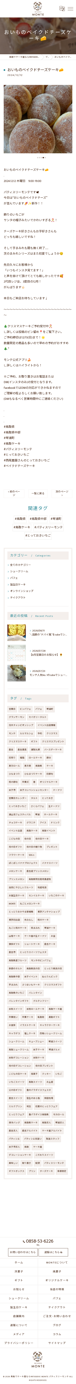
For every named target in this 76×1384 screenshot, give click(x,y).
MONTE (12, 904)
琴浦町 (49, 709)
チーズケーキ (46, 1171)
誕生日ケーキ (18, 585)
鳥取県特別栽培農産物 (40, 879)
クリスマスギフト (53, 985)
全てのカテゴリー (20, 565)
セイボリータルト (37, 717)
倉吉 (11, 749)
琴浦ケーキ (49, 928)
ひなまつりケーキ (33, 774)
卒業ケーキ (27, 1017)
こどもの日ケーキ (18, 1074)
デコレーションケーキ (20, 1155)
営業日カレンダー (18, 798)
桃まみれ (35, 928)
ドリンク (55, 822)
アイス (43, 822)
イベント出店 (15, 831)
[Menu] (70, 9)
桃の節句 (13, 782)
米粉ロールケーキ (35, 1009)
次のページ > (62, 493)
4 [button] (43, 157)
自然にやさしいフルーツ (21, 887)
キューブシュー (36, 1041)
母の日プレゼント (44, 1066)
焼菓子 (34, 1074)
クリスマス (52, 733)
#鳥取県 (20, 519)
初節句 (49, 774)
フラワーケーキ (16, 855)
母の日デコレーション (20, 1066)
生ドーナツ (54, 806)
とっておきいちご (17, 806)
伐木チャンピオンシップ (21, 725)
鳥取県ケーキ (31, 1122)
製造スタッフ (52, 1139)
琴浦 (37, 814)
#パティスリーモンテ (48, 527)
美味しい (13, 1163)
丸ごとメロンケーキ (30, 904)
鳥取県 (38, 766)
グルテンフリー (41, 1001)
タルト (34, 798)
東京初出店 (14, 920)
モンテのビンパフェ (41, 960)
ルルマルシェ (26, 733)
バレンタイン (35, 993)
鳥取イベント (48, 831)
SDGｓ (32, 855)
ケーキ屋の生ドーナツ (35, 936)
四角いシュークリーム (51, 1033)
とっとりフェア (16, 1114)
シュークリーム (19, 571)
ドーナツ (57, 790)
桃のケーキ (43, 920)
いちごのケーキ (56, 895)
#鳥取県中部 (38, 519)
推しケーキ (29, 1033)
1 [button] (37, 157)
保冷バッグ (14, 1122)
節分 (48, 758)
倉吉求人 (13, 1131)
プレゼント (52, 847)
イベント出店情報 (46, 725)
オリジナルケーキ (49, 782)
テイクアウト (18, 598)
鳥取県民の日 (33, 968)
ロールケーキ (35, 758)
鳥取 (26, 1147)
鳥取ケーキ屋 (55, 1009)
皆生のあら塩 (33, 1098)
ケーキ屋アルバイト (52, 1131)
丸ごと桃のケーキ (18, 928)
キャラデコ (14, 1033)
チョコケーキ (15, 822)
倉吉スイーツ (15, 1098)
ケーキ (49, 766)
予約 (40, 733)
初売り (12, 758)
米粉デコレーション (19, 1058)
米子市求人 (14, 1147)
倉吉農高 (22, 749)
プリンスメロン (16, 879)
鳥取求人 (46, 1122)
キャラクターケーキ (50, 1025)
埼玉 (29, 1106)
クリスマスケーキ (18, 741)
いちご (58, 1074)
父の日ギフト (15, 1090)
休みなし (28, 920)
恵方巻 (27, 766)
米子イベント (31, 976)
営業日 (12, 709)
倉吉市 (12, 952)
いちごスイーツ (16, 1082)
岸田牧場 (48, 1098)
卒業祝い (13, 1017)
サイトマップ (57, 1343)
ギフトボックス (16, 1171)
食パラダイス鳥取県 (39, 1114)
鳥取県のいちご (16, 993)
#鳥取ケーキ (21, 527)
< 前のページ (14, 493)
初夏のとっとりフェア (46, 1106)
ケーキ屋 (37, 1147)
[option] (38, 119)
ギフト (34, 741)
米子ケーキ (38, 1049)
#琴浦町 (56, 519)
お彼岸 (12, 1025)
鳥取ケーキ (32, 831)
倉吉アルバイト (30, 1131)
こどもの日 (14, 839)
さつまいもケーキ (31, 985)
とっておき (47, 798)
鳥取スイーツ (35, 1082)
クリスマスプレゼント (53, 741)
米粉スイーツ (15, 1009)
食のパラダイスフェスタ (39, 1090)
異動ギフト (54, 1017)
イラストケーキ (27, 1025)
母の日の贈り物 (34, 847)
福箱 (22, 758)
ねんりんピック (50, 976)
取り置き (26, 1163)
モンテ (12, 733)
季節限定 (61, 1171)
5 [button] (45, 157)
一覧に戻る (38, 494)
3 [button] (41, 157)
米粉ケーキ (38, 1058)
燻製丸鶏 (35, 749)
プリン (32, 1171)
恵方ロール (14, 766)
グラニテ (31, 822)
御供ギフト (14, 944)
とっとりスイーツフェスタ (33, 952)
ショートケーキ (32, 944)
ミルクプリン (15, 1106)
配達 (37, 1163)
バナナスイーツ (50, 863)
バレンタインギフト (19, 1001)
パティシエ (14, 1139)
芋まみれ (13, 985)
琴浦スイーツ (55, 1041)
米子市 (12, 790)
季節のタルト (15, 968)
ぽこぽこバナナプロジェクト (23, 863)
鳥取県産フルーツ (18, 960)
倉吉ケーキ (49, 944)
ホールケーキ (50, 814)
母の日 (27, 839)
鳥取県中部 (14, 976)
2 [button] (39, 157)
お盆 (53, 936)
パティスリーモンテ (54, 1163)
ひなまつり (14, 774)
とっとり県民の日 (53, 968)
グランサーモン (16, 717)
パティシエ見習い (33, 1139)
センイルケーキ (36, 895)
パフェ (14, 578)
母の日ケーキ (42, 839)
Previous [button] (7, 121)
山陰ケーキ (14, 936)
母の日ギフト (15, 847)
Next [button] (68, 121)
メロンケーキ (15, 871)
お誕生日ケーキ (16, 895)
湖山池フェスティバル (20, 814)
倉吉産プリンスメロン (38, 871)
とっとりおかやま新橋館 (21, 912)
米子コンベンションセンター (34, 790)
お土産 (49, 1082)
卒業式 (25, 782)
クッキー (46, 1074)
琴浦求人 (59, 1122)
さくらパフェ (37, 806)
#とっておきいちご (38, 535)
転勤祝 (41, 1017)
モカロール (58, 1114)
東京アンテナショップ (49, 912)
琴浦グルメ (54, 1049)
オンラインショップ (21, 591)
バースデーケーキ (53, 749)
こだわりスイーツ (44, 1155)
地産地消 (42, 887)
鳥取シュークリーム (19, 1049)
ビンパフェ (25, 709)
